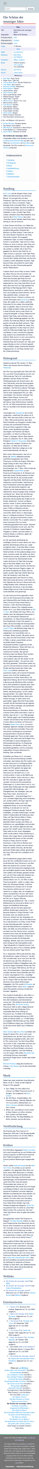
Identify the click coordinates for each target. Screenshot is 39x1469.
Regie (3, 52)
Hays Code (7, 670)
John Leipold (18, 65)
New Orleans (18, 217)
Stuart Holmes (8, 92)
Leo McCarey (18, 52)
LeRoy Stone (18, 72)
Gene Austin (7, 113)
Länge (3, 46)
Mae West (17, 55)
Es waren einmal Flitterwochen (19, 1414)
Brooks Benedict (8, 123)
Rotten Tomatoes (29, 1150)
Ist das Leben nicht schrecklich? (15, 1370)
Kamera (3, 69)
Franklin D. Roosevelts (18, 441)
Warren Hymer (8, 101)
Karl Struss (17, 69)
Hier (27, 1444)
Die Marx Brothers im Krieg (19, 1399)
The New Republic (16, 1221)
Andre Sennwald (19, 1165)
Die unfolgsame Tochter (15, 1374)
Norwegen (28, 984)
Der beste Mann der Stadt (14, 1421)
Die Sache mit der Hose (15, 1383)
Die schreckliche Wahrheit (13, 1412)
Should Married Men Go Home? (16, 1381)
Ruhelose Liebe (28, 1412)
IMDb (8, 1283)
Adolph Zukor (15, 724)
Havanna (24, 299)
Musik (3, 63)
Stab (18, 49)
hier (19, 1444)
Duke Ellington (8, 88)
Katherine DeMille (9, 86)
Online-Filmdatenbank (13, 1288)
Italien (25, 986)
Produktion (4, 60)
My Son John (28, 1421)
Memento (9, 1293)
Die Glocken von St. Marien (19, 1419)
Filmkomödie (18, 140)
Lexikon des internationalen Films (18, 1257)
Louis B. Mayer (8, 628)
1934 (15, 43)
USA (15, 37)
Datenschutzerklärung (25, 1466)
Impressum (10, 1466)
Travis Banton (14, 1066)
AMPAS (13, 456)
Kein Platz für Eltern (19, 1410)
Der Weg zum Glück (19, 1417)
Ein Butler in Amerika (19, 1406)
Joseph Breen (19, 470)
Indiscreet (25, 1394)
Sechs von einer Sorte (19, 1401)
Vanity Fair (30, 1205)
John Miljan (7, 84)
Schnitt (3, 72)
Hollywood (7, 367)
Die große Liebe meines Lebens (19, 1423)
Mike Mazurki (7, 127)
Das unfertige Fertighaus (15, 1377)
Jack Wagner (18, 57)
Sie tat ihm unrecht (22, 1004)
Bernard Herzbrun (9, 1063)
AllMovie (18, 1295)
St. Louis (8, 193)
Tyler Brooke (7, 104)
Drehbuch (4, 55)
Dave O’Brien (7, 131)
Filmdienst (12, 1361)
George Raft (20, 413)
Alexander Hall (29, 1053)
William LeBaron (19, 60)
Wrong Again (15, 1386)
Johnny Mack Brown (10, 82)
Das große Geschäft (15, 1388)
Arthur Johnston (11, 1105)
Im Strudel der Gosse (15, 1379)
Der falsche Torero (19, 1397)
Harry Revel (20, 1031)
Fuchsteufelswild (15, 1372)
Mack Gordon (8, 1031)
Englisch (16, 40)
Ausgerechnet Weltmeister (19, 1408)
